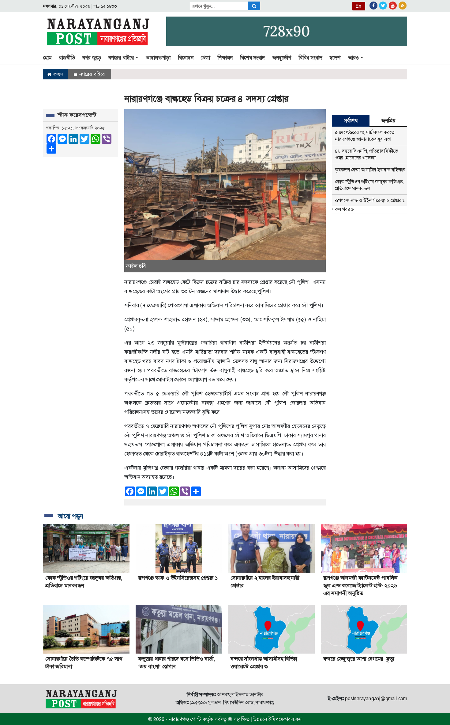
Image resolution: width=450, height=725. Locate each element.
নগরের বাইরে (91, 74)
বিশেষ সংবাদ (252, 57)
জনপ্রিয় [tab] (388, 120)
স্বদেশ (334, 57)
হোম (47, 57)
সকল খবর (341, 209)
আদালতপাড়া (158, 57)
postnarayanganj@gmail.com (376, 698)
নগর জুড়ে (91, 57)
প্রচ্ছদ (57, 74)
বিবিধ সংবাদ (310, 57)
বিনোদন (185, 57)
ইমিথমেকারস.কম (285, 719)
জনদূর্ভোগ (281, 57)
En (358, 6)
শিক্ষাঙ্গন (225, 57)
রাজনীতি (67, 57)
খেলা (205, 57)
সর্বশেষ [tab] (350, 120)
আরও (353, 57)
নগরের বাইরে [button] (121, 57)
